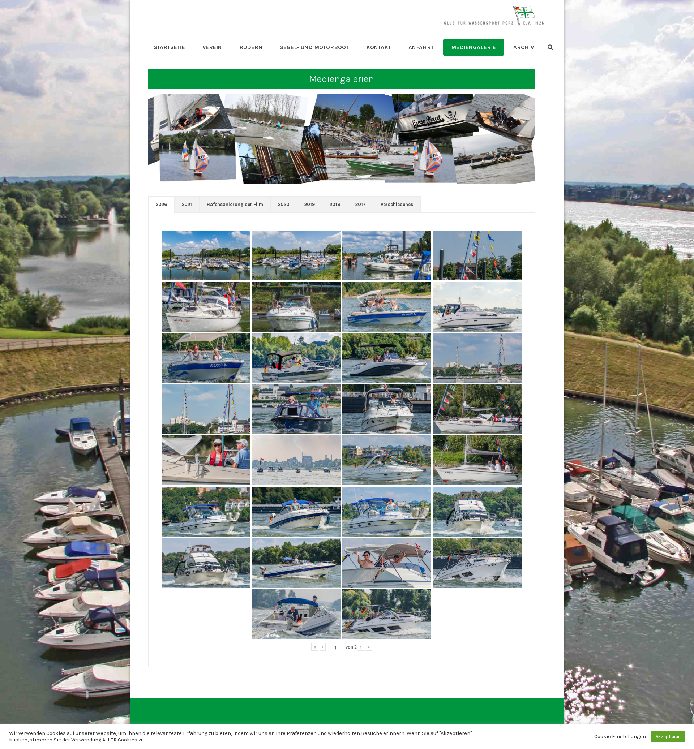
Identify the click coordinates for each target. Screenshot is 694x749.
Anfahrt (421, 47)
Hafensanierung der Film (235, 204)
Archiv (523, 47)
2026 (161, 204)
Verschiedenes (397, 204)
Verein (212, 47)
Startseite (169, 47)
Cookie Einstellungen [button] (620, 736)
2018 (335, 204)
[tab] (161, 204)
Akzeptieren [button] (668, 736)
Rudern (250, 47)
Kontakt (378, 47)
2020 (284, 204)
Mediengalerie (473, 47)
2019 (309, 204)
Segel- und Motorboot (314, 47)
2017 (360, 204)
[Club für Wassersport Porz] (494, 16)
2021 (187, 204)
